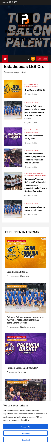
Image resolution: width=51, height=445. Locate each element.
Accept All (25, 427)
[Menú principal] (12, 58)
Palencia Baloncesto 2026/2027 (22, 368)
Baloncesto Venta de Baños (33, 173)
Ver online (42, 59)
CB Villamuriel (29, 175)
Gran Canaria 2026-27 (17, 272)
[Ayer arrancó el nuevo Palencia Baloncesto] (13, 209)
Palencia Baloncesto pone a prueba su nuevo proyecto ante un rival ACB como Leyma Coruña (25, 320)
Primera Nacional (40, 175)
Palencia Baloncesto (31, 86)
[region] (25, 423)
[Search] (27, 58)
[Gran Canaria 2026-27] (13, 89)
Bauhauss (26, 276)
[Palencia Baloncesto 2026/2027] (13, 136)
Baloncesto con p (28, 327)
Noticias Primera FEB (31, 84)
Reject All (25, 440)
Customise (25, 433)
